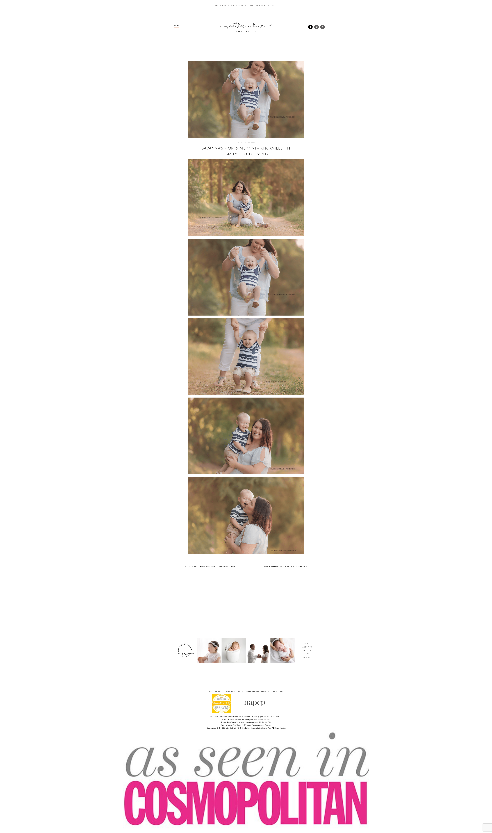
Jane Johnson (277, 692)
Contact (307, 657)
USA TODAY (231, 728)
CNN (219, 728)
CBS (223, 728)
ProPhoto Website (250, 692)
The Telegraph (252, 728)
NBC (239, 728)
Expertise (268, 725)
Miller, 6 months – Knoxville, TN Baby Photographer (285, 566)
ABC (274, 728)
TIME (244, 728)
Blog (307, 654)
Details (307, 650)
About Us (307, 647)
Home (307, 643)
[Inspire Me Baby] (221, 713)
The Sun (283, 728)
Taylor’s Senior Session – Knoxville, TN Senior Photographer (210, 566)
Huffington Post (264, 719)
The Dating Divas (265, 722)
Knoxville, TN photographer (253, 716)
